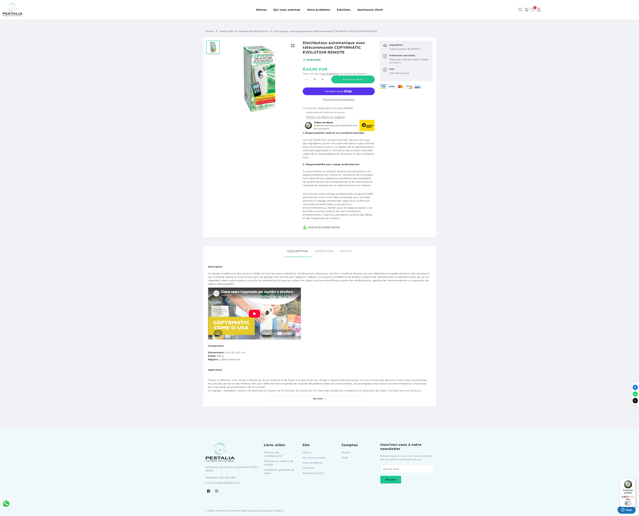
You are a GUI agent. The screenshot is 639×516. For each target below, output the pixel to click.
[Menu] (634, 481)
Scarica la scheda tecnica (324, 226)
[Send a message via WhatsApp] (6, 503)
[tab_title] (297, 251)
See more (318, 398)
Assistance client (313, 473)
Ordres (345, 452)
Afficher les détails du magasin (325, 116)
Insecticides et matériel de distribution (243, 31)
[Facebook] (635, 387)
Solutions (308, 467)
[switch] (628, 503)
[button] (526, 9)
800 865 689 (227, 477)
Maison (210, 31)
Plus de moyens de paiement (338, 99)
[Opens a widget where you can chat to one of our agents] (626, 510)
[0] (532, 9)
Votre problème (312, 462)
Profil (344, 457)
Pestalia (221, 510)
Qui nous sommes (314, 457)
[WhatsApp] (635, 394)
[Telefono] (635, 400)
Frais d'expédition (329, 73)
